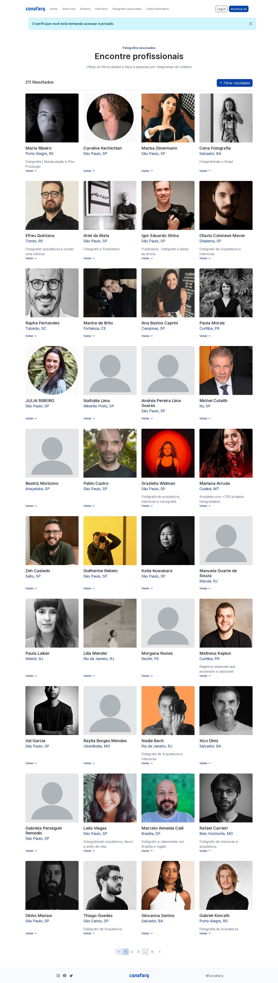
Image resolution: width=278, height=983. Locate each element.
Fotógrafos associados (127, 8)
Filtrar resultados (236, 83)
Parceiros (101, 8)
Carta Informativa (158, 8)
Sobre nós (69, 8)
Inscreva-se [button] (239, 9)
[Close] (251, 23)
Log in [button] (221, 9)
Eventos (85, 8)
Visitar (29, 170)
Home (53, 8)
